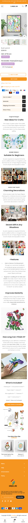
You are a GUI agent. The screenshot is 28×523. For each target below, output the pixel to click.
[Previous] (2, 26)
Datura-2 (4, 454)
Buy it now (14, 79)
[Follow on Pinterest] (8, 501)
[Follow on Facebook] (2, 501)
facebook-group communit (15, 267)
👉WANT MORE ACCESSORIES (14, 404)
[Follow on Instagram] (5, 501)
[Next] (25, 26)
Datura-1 (17, 454)
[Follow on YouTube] (11, 501)
